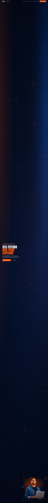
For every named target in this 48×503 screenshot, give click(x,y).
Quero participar (42, 1)
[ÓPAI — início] (5, 1)
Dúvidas (38, 1)
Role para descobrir (24, 500)
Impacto (26, 1)
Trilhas (23, 1)
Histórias (34, 1)
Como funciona (30, 1)
